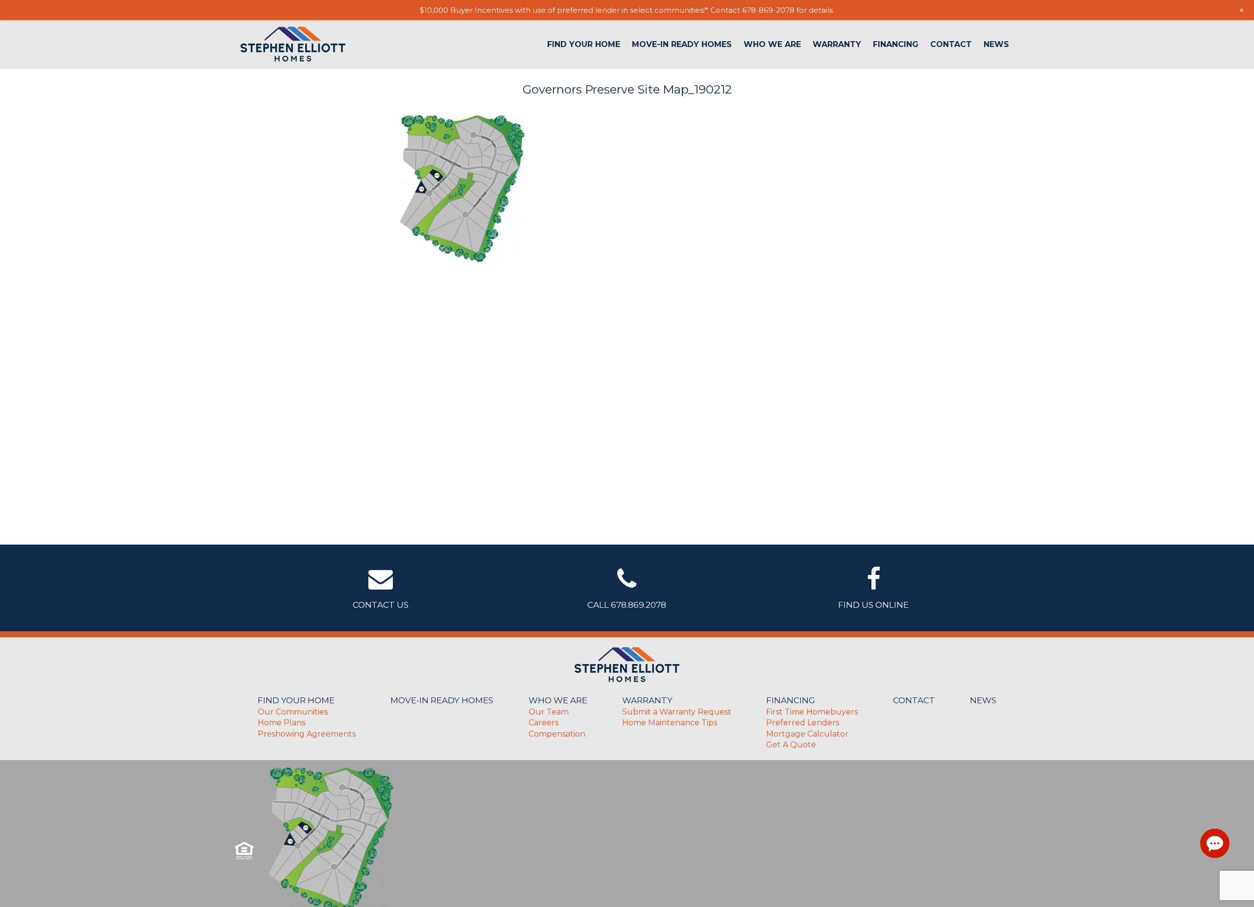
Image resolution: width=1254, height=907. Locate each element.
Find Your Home (583, 44)
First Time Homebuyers (812, 711)
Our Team (549, 711)
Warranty (837, 44)
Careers (543, 722)
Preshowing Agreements (307, 734)
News (996, 44)
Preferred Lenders (802, 722)
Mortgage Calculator (807, 734)
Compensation (557, 734)
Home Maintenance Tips (669, 722)
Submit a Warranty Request (676, 711)
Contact (951, 44)
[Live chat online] (1215, 843)
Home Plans (281, 722)
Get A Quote (791, 744)
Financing (895, 44)
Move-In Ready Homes (682, 44)
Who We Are (772, 44)
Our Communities (293, 711)
